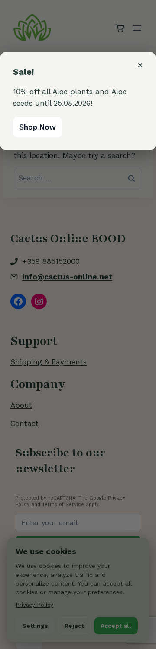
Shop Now (37, 127)
